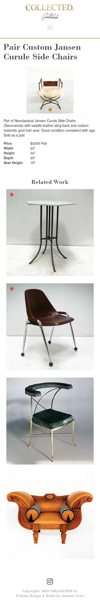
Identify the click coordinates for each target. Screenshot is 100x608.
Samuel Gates (73, 596)
